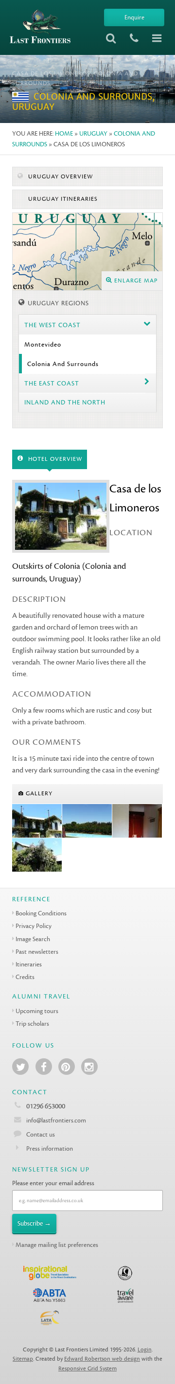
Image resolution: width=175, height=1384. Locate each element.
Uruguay (93, 133)
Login (145, 1349)
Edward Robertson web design (102, 1359)
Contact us (40, 1134)
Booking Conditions (41, 913)
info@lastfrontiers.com (55, 1120)
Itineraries (29, 964)
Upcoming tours (37, 1011)
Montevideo (42, 344)
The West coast (52, 325)
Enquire (134, 17)
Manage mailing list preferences (57, 1245)
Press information (49, 1148)
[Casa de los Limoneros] (37, 821)
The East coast (51, 383)
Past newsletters (37, 951)
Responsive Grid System (87, 1368)
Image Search (33, 939)
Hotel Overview (54, 459)
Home (64, 133)
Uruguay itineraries (62, 199)
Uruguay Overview (59, 176)
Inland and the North (64, 402)
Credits (25, 977)
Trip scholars (32, 1023)
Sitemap (23, 1359)
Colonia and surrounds (63, 364)
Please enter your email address (53, 1183)
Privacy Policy (34, 926)
